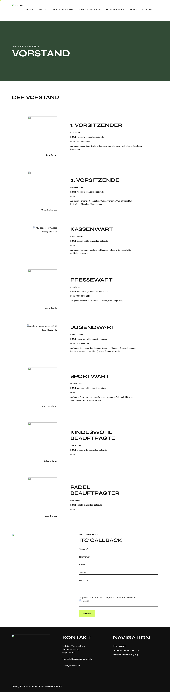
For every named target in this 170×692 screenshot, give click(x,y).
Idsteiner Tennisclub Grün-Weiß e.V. (45, 686)
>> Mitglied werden (71, 665)
